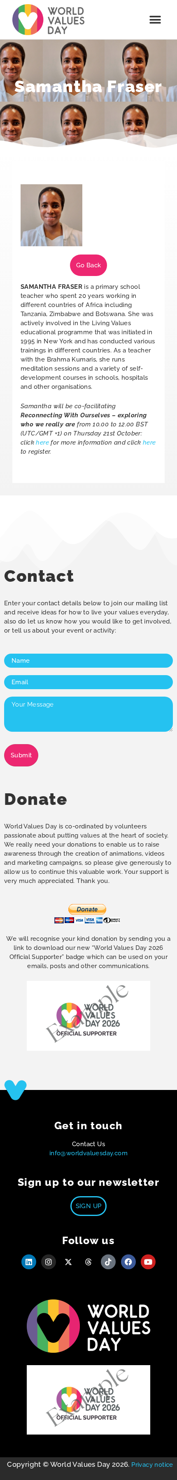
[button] (155, 19)
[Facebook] (128, 1261)
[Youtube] (148, 1261)
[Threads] (88, 1261)
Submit (21, 755)
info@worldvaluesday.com (88, 1153)
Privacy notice (152, 1464)
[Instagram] (48, 1261)
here (42, 442)
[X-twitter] (68, 1261)
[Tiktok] (108, 1261)
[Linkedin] (28, 1261)
